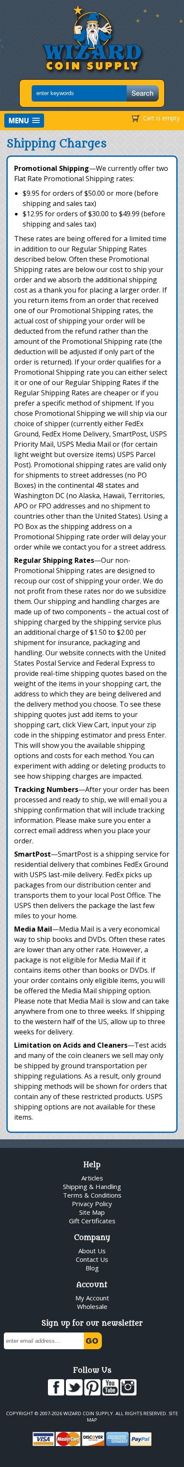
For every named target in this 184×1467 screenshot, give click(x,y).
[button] (24, 121)
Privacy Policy (92, 1203)
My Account (92, 1298)
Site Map (92, 1212)
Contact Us (92, 1259)
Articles (92, 1178)
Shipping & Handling (92, 1186)
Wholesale (92, 1306)
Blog (92, 1268)
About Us (92, 1250)
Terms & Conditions (92, 1195)
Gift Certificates (92, 1220)
